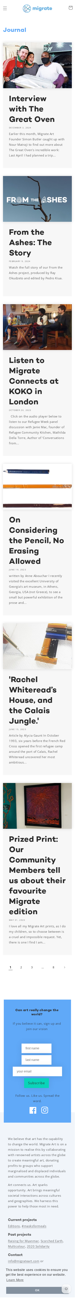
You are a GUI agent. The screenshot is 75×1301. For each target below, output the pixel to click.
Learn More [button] (15, 1280)
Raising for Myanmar (23, 1241)
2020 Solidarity (38, 1246)
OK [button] (37, 1290)
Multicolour (16, 1246)
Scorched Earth (52, 1241)
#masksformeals (34, 1226)
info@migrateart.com (23, 1261)
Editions (14, 1226)
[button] (5, 8)
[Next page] (64, 967)
